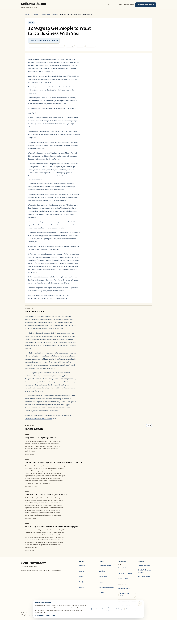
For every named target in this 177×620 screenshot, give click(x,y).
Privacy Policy (122, 568)
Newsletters (103, 577)
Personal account (144, 566)
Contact (101, 593)
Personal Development (49, 14)
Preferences (130, 609)
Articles (35, 14)
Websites (102, 571)
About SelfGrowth (105, 566)
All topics (82, 566)
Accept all (99, 609)
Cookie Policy (123, 579)
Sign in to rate (90, 46)
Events (101, 582)
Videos (81, 587)
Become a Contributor (145, 577)
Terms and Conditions (125, 573)
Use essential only (115, 609)
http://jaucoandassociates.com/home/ (38, 418)
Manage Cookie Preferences (124, 595)
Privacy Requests (124, 589)
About (109, 5)
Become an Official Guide (107, 587)
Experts (81, 571)
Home (27, 14)
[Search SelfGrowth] (114, 4)
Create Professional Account (144, 571)
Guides (81, 577)
